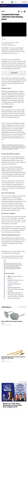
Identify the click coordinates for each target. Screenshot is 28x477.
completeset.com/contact (13, 283)
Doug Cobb (16, 172)
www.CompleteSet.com (11, 91)
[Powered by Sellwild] (24, 381)
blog (14, 186)
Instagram (21, 289)
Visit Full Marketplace (22, 307)
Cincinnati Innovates (19, 157)
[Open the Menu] (2, 2)
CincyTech (4, 162)
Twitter (11, 291)
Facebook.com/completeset (14, 287)
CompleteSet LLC (16, 81)
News (3, 11)
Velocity (3, 169)
